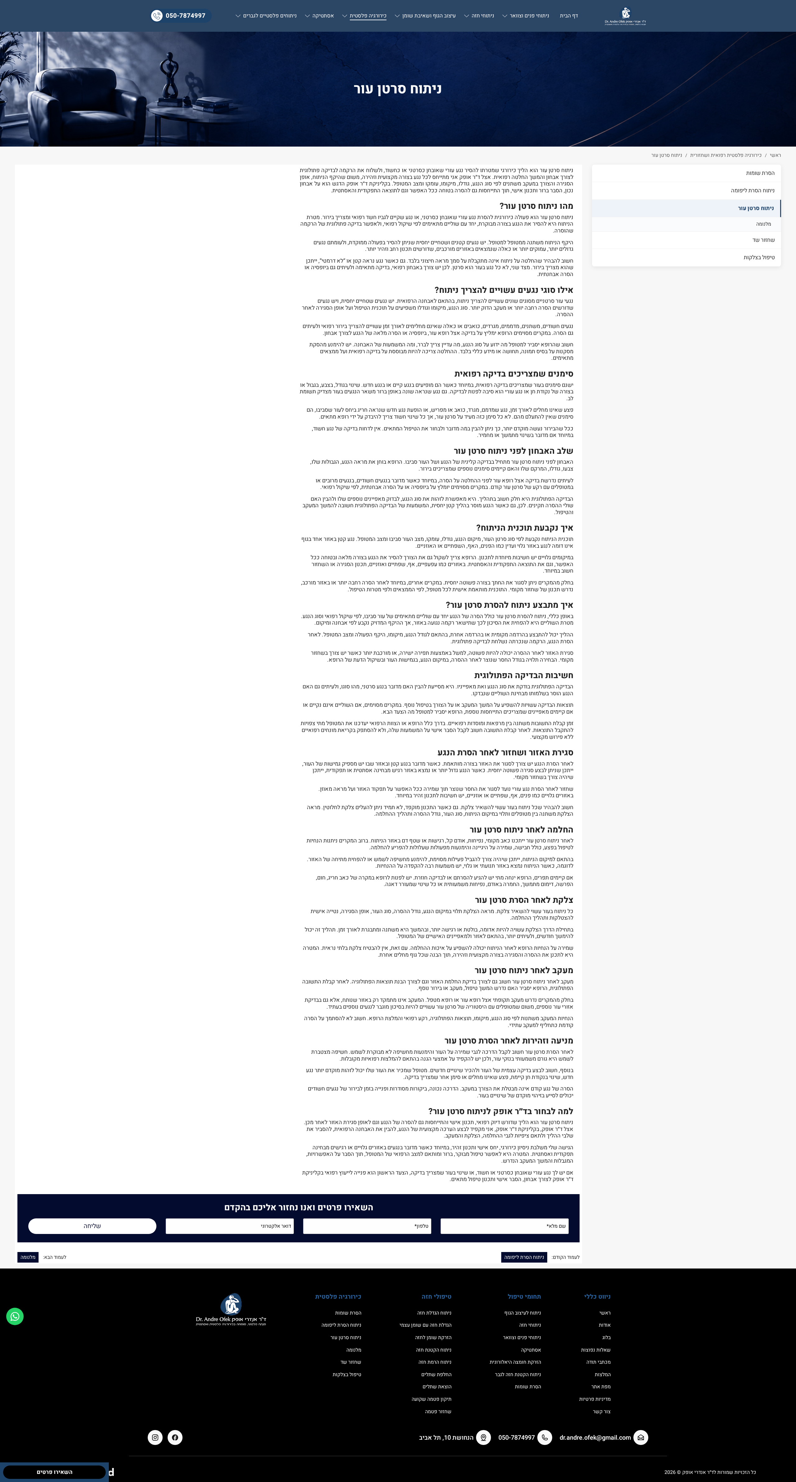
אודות (605, 1325)
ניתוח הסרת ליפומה (753, 190)
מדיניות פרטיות (595, 1399)
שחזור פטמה (438, 1412)
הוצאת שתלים (437, 1387)
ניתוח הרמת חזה (435, 1362)
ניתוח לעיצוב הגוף (522, 1313)
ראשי (605, 1313)
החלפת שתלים (436, 1375)
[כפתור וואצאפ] (15, 1316)
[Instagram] (155, 1437)
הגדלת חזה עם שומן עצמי (425, 1325)
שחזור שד (763, 240)
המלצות (603, 1375)
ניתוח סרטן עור (756, 208)
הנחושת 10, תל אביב (446, 1437)
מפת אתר (601, 1387)
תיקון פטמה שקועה (431, 1399)
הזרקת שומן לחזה (433, 1337)
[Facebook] (175, 1437)
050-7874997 (186, 15)
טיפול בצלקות (759, 257)
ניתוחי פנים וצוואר (522, 1337)
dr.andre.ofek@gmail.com (595, 1437)
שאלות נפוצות (596, 1350)
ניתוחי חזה (530, 1325)
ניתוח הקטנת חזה (433, 1350)
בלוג (606, 1337)
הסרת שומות (760, 173)
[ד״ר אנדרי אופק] (625, 16)
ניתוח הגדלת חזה (434, 1313)
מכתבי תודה (598, 1362)
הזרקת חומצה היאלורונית (515, 1362)
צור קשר (602, 1412)
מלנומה (763, 224)
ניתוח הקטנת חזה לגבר (518, 1375)
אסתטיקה (531, 1350)
